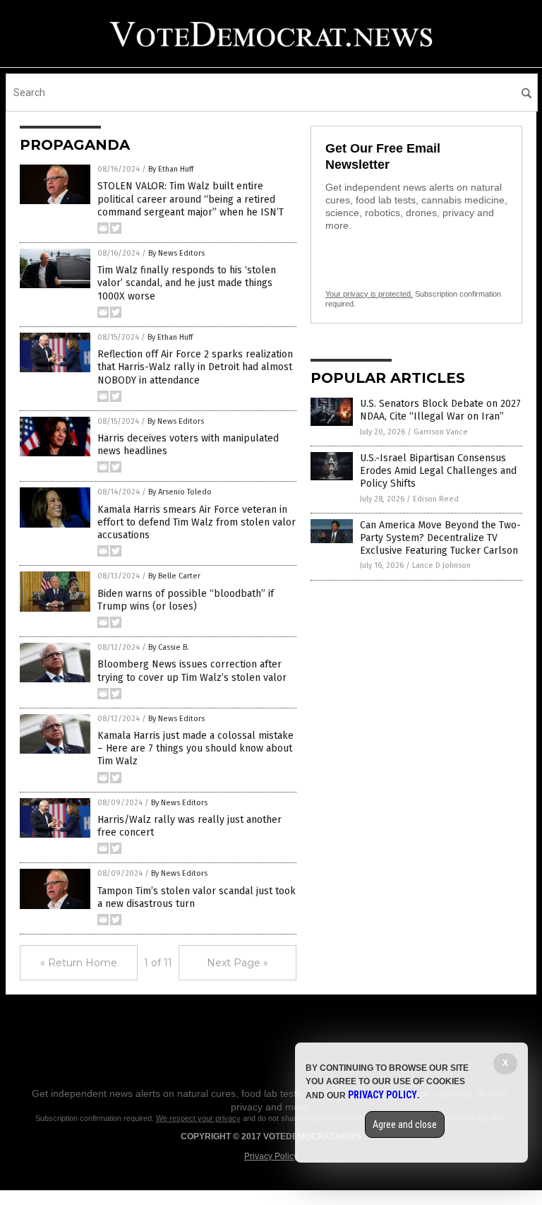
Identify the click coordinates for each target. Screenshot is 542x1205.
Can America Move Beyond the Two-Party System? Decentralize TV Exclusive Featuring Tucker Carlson (440, 538)
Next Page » (237, 962)
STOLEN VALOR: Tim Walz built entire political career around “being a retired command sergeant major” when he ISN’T (190, 199)
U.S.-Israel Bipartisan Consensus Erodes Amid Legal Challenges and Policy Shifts (438, 470)
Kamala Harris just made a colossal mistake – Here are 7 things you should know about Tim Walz (195, 748)
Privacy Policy (271, 1156)
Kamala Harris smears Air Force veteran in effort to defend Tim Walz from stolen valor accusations (196, 522)
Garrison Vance (441, 432)
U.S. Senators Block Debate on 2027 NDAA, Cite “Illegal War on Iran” (440, 410)
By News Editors (176, 253)
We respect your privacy (198, 1118)
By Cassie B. (168, 647)
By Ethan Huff (170, 169)
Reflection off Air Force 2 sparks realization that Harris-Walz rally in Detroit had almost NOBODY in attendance (195, 367)
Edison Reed (436, 499)
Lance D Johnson (441, 565)
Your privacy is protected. (369, 294)
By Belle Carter (174, 576)
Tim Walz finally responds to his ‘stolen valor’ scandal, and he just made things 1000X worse (186, 283)
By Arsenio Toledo (180, 492)
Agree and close (405, 1124)
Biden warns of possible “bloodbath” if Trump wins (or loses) (185, 600)
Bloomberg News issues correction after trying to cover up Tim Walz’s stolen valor (192, 670)
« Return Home (78, 962)
